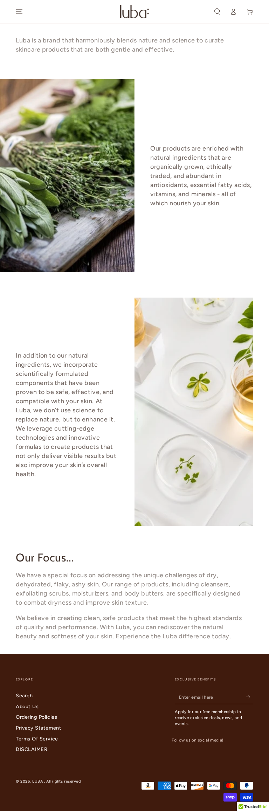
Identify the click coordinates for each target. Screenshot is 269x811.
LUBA (38, 781)
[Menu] (19, 12)
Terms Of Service (37, 739)
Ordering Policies (36, 717)
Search (24, 695)
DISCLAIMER (31, 749)
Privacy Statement (38, 728)
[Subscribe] (249, 697)
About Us (27, 706)
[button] (217, 12)
